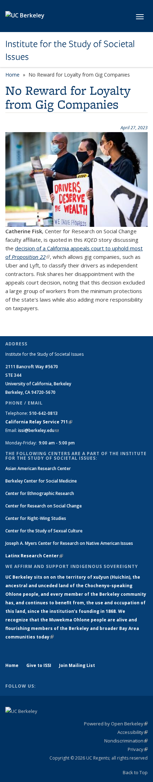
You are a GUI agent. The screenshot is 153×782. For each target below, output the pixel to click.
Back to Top (135, 772)
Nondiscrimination (126, 740)
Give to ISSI (38, 665)
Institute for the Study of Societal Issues (70, 50)
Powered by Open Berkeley (116, 723)
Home (12, 74)
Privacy (138, 749)
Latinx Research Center (34, 556)
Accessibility (132, 732)
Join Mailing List (77, 665)
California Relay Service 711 (38, 422)
